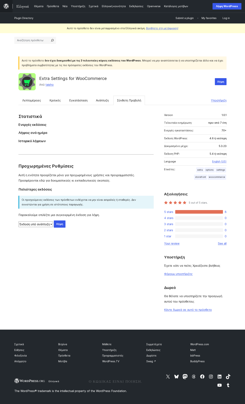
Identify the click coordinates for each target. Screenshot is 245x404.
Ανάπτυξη (102, 100)
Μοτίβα (62, 361)
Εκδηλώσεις (153, 349)
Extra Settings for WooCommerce (73, 78)
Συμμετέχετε (154, 344)
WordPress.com (199, 344)
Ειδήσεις (19, 349)
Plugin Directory (23, 18)
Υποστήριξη (219, 100)
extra (200, 169)
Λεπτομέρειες (31, 100)
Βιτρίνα (62, 344)
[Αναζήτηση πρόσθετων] (52, 40)
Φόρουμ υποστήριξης (178, 274)
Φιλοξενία (20, 355)
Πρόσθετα (64, 355)
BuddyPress (197, 361)
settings (220, 169)
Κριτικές (55, 100)
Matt (193, 349)
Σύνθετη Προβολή (129, 100)
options (210, 169)
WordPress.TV (110, 361)
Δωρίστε (151, 355)
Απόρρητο (20, 361)
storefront (200, 177)
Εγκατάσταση (78, 100)
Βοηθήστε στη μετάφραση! (162, 28)
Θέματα (63, 349)
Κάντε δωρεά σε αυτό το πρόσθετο (188, 310)
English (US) (219, 161)
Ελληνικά (54, 381)
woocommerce (217, 177)
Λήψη (220, 81)
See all (222, 243)
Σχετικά (19, 344)
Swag (151, 361)
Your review (172, 243)
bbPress (195, 355)
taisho (50, 84)
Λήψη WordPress (227, 6)
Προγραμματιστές (112, 355)
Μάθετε (107, 344)
